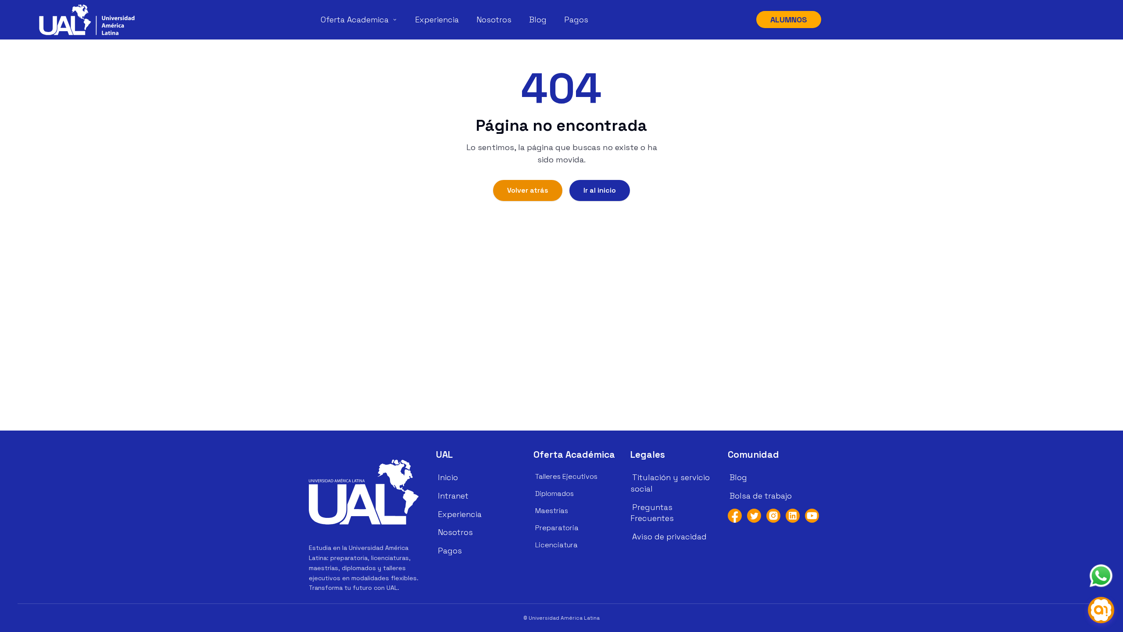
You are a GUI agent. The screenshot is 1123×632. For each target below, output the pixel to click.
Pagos (576, 19)
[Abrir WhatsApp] (1101, 576)
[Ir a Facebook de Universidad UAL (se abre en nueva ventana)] (735, 516)
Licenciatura (556, 544)
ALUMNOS (788, 19)
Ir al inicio (599, 190)
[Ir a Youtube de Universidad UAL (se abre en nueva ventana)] (812, 516)
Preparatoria (557, 527)
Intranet (453, 496)
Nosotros (493, 19)
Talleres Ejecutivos (566, 476)
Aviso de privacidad (669, 536)
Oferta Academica (355, 19)
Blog (538, 19)
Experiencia (437, 19)
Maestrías (551, 510)
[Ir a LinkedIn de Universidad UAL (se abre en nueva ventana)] (793, 516)
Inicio (448, 477)
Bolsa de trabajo (761, 496)
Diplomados (554, 493)
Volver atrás (527, 190)
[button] (87, 19)
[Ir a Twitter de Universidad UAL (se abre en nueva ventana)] (754, 516)
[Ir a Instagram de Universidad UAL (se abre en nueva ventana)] (773, 516)
